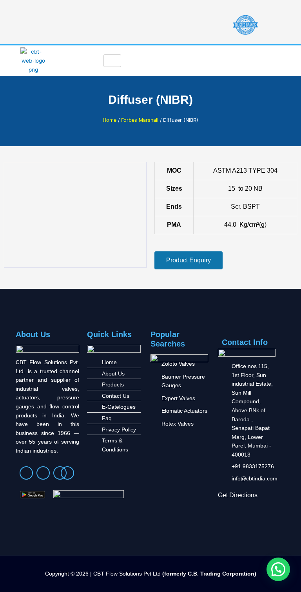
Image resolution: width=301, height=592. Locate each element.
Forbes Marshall (139, 120)
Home (109, 120)
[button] (278, 569)
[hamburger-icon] (112, 60)
